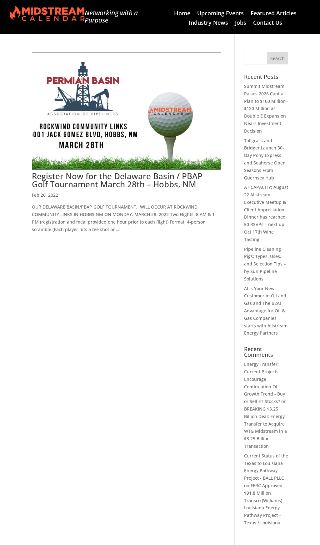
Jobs (240, 23)
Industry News (208, 23)
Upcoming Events (220, 14)
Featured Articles (274, 14)
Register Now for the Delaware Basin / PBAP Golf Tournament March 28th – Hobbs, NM (117, 180)
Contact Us (267, 23)
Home (182, 14)
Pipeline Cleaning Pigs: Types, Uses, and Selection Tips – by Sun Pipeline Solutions (265, 264)
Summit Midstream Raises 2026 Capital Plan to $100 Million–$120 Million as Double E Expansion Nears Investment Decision (266, 108)
